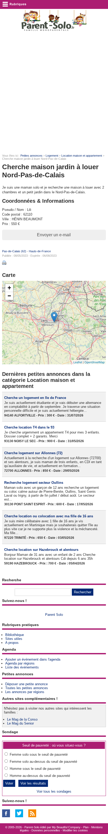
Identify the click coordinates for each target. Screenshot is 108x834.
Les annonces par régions (24, 692)
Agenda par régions (20, 663)
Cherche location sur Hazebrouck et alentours (41, 550)
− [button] (9, 296)
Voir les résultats (33, 783)
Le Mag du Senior (20, 723)
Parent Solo (54, 615)
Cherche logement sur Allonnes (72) (33, 453)
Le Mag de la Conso (22, 719)
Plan (86, 827)
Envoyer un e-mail (54, 235)
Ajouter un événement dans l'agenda (32, 659)
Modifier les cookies (75, 830)
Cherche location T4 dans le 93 (29, 427)
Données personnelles (45, 830)
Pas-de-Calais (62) (14, 251)
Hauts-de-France (40, 251)
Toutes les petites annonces (26, 688)
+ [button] (9, 287)
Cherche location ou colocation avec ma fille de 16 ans (48, 516)
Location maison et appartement (81, 155)
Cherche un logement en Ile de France (35, 398)
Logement (52, 155)
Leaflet (77, 362)
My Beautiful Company (66, 827)
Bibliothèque (14, 635)
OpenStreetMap (94, 362)
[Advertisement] (54, 92)
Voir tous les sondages (54, 791)
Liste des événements (22, 667)
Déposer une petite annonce (26, 684)
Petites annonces (31, 155)
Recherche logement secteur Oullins (33, 483)
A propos (12, 643)
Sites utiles (13, 639)
